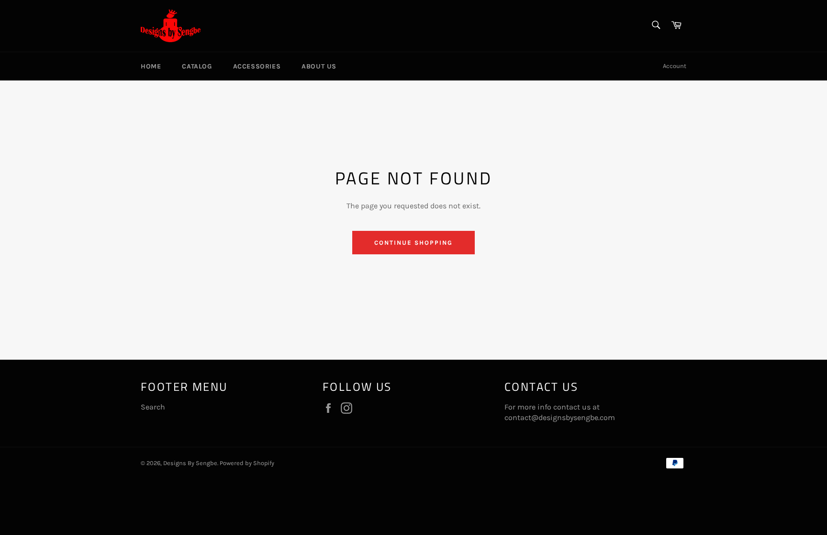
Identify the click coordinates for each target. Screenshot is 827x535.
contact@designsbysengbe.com (559, 417)
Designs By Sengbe (190, 463)
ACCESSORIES (257, 66)
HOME (151, 66)
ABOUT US (319, 66)
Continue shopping (413, 242)
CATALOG (197, 66)
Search (153, 406)
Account (674, 65)
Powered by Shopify (247, 463)
